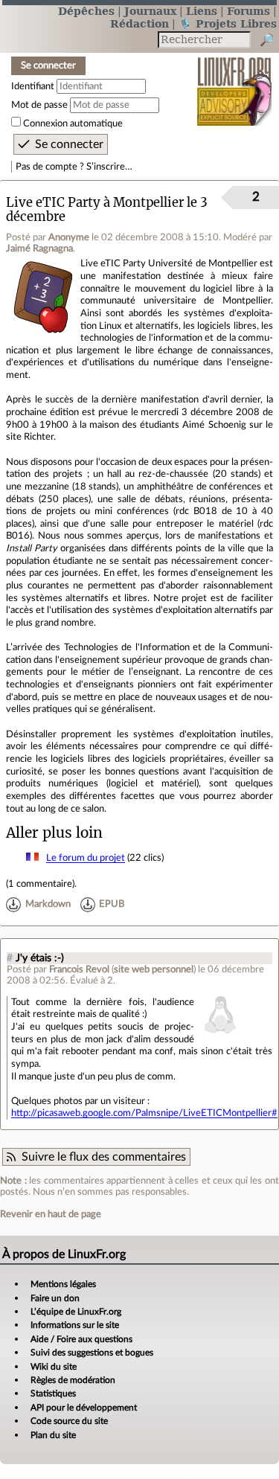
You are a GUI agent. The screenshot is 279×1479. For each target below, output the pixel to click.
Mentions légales (63, 1284)
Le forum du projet (85, 857)
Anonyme (68, 237)
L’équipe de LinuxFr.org (76, 1311)
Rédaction (139, 23)
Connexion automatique (73, 123)
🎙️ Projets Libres (228, 23)
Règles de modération (73, 1380)
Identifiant (32, 86)
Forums (248, 10)
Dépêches (86, 10)
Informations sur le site (75, 1325)
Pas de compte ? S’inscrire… (74, 166)
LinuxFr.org (234, 81)
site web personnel (153, 969)
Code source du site (69, 1421)
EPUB (111, 904)
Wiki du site (54, 1366)
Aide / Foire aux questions (81, 1339)
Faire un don (55, 1298)
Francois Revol (79, 969)
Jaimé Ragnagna (39, 248)
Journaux (150, 10)
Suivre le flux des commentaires (104, 1157)
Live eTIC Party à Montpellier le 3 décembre (107, 210)
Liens (201, 10)
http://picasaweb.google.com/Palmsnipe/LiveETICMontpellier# (144, 1113)
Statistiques (53, 1393)
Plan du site (53, 1435)
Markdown (48, 904)
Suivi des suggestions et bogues (92, 1352)
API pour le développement (84, 1407)
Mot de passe (39, 104)
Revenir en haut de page (50, 1214)
